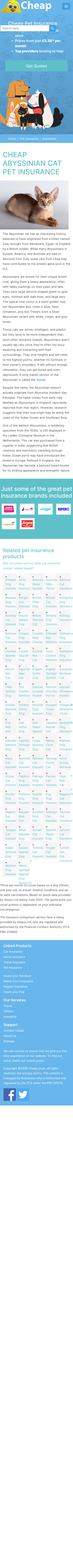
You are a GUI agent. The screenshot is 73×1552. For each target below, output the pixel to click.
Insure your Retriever (17, 976)
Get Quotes (36, 65)
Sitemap (9, 1041)
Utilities (9, 1011)
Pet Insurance (29, 138)
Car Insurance (13, 951)
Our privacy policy (29, 1073)
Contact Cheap (14, 1030)
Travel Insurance (14, 962)
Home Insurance (14, 957)
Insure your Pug (14, 992)
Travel (8, 1006)
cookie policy (35, 1060)
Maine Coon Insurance (18, 981)
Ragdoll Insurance (15, 986)
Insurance (10, 1016)
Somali (41, 380)
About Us (10, 1036)
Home (12, 138)
